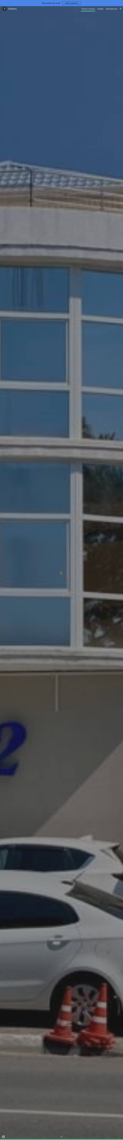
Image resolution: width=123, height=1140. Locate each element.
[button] (120, 9)
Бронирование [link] (111, 9)
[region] (61, 3)
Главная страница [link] (88, 9)
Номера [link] (100, 9)
